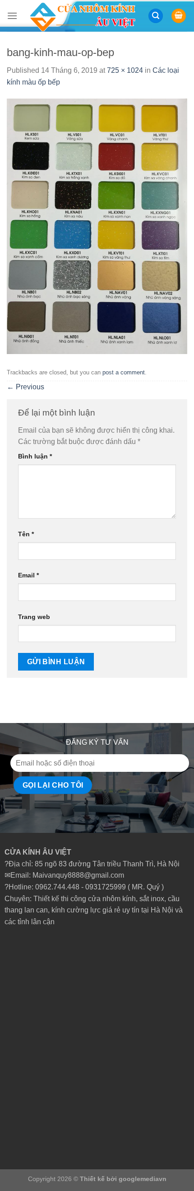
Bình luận (35, 456)
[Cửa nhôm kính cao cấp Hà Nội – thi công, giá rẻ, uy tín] (82, 16)
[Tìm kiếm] (155, 16)
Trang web (34, 616)
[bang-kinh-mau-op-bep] (97, 226)
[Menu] (12, 16)
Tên (26, 534)
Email (28, 575)
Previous (25, 387)
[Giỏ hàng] (178, 16)
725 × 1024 (125, 70)
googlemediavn (142, 1178)
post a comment (123, 372)
